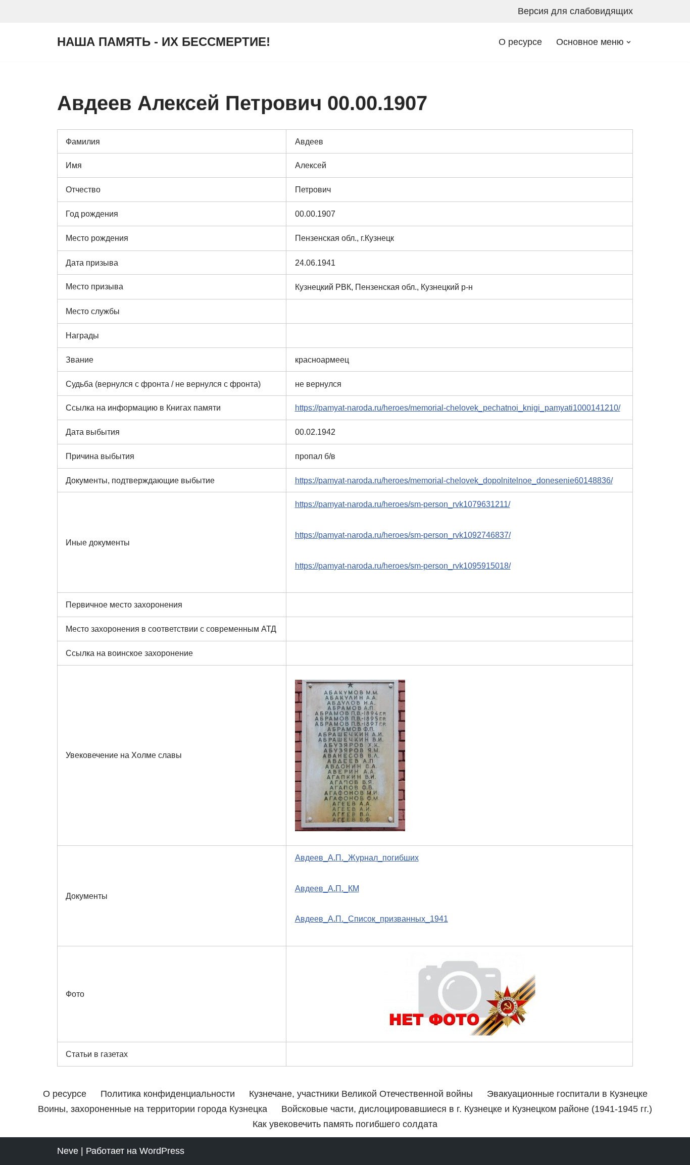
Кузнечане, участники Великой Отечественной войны (361, 1094)
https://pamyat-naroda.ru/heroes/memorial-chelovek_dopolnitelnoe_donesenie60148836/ (454, 480)
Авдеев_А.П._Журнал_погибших (357, 857)
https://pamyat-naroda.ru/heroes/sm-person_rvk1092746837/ (403, 534)
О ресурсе (520, 42)
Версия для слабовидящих (575, 11)
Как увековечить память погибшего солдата (345, 1124)
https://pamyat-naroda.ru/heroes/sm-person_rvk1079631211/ (402, 504)
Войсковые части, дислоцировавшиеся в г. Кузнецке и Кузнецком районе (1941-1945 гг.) (466, 1109)
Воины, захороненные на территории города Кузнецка (152, 1109)
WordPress (161, 1151)
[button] (628, 42)
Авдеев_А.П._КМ (327, 888)
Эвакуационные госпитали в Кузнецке (567, 1094)
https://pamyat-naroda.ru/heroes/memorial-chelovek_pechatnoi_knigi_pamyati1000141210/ (457, 407)
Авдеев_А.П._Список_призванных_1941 (371, 918)
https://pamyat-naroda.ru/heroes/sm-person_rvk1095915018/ (403, 565)
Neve (67, 1151)
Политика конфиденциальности (168, 1094)
